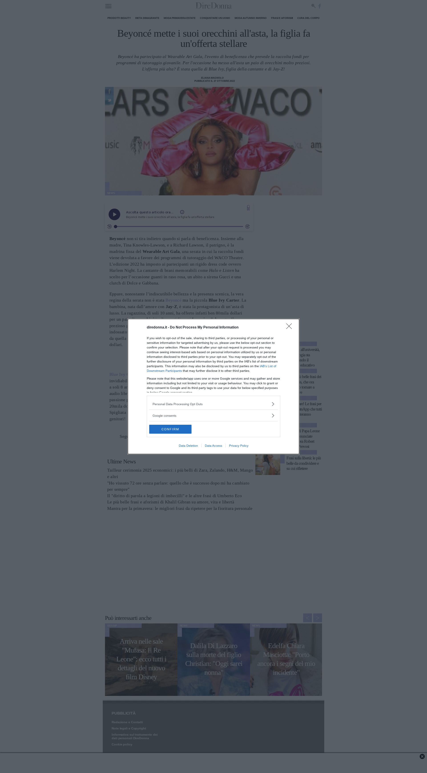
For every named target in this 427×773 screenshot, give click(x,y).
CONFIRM (170, 429)
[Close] (290, 327)
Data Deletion (188, 445)
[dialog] (213, 386)
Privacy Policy (238, 445)
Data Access (213, 445)
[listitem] (213, 404)
